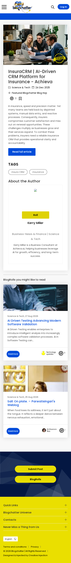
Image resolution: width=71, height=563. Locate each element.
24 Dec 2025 (42, 87)
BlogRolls (35, 479)
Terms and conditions (15, 546)
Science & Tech (20, 87)
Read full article (22, 151)
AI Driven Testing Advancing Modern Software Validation (34, 322)
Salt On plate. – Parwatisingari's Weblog (31, 403)
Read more (13, 354)
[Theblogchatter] (22, 6)
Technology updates (51, 353)
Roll (35, 215)
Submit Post (35, 469)
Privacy (35, 546)
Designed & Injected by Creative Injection (25, 555)
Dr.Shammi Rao (52, 430)
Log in (63, 6)
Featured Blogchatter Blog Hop (29, 93)
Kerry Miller (35, 223)
